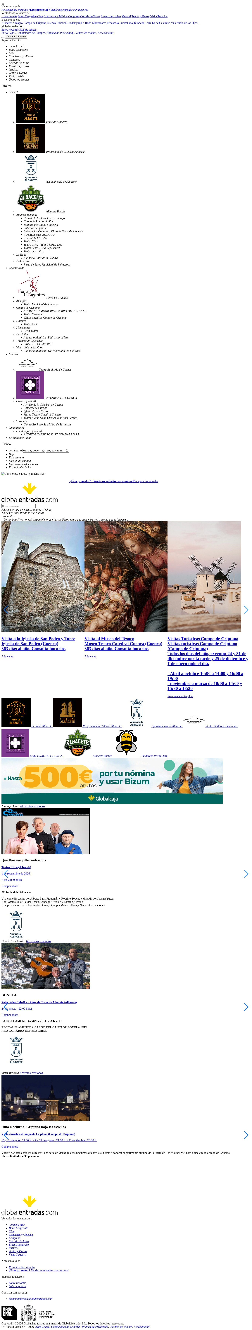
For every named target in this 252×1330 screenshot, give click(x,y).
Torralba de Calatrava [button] (157, 23)
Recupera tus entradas (145, 481)
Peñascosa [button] (113, 23)
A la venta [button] (7, 656)
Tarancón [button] (139, 23)
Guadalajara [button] (73, 23)
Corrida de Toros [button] (90, 16)
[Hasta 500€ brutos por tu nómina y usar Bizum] (112, 802)
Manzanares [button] (99, 23)
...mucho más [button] (9, 16)
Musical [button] (126, 16)
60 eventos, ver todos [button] (38, 941)
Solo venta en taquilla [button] (180, 696)
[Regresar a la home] (29, 502)
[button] (126, 509)
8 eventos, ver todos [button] (31, 1072)
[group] (42, 589)
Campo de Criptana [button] (34, 23)
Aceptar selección (16, 36)
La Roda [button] (86, 23)
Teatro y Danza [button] (140, 16)
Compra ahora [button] (9, 886)
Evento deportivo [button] (111, 16)
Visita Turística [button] (159, 16)
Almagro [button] (17, 23)
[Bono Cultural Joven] (28, 1320)
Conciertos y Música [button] (56, 16)
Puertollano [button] (126, 23)
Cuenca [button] (51, 23)
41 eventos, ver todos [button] (32, 806)
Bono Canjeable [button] (27, 16)
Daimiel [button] (61, 23)
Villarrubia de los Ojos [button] (184, 23)
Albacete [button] (6, 23)
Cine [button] (40, 16)
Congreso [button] (74, 16)
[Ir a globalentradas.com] (35, 481)
